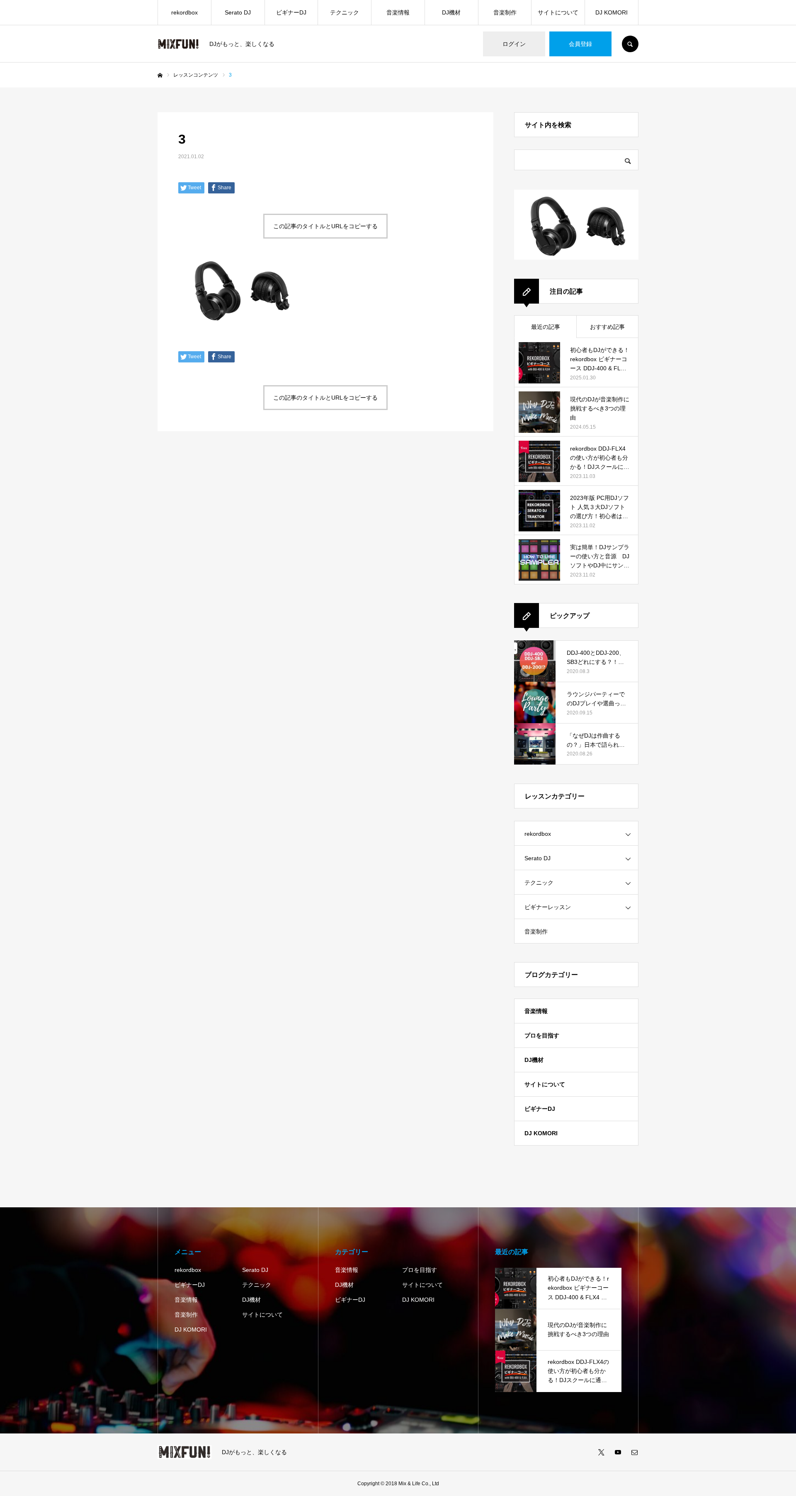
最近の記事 (545, 326)
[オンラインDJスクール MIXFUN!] (178, 44)
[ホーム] (160, 75)
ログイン (514, 44)
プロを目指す (541, 1035)
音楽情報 (398, 12)
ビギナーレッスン (547, 907)
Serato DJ (238, 12)
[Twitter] (601, 1452)
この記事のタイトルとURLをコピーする (325, 226)
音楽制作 (505, 12)
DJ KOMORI (611, 12)
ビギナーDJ (291, 12)
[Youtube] (618, 1452)
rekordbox (184, 12)
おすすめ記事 (607, 326)
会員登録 (580, 44)
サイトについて (558, 12)
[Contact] (634, 1452)
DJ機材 (451, 12)
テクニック (344, 12)
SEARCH (630, 44)
